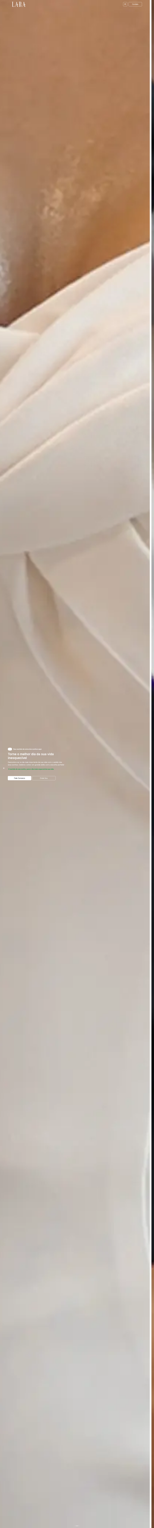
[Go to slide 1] (75, 1525)
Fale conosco (23, 779)
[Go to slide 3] (78, 1525)
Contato (135, 4)
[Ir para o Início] (18, 4)
